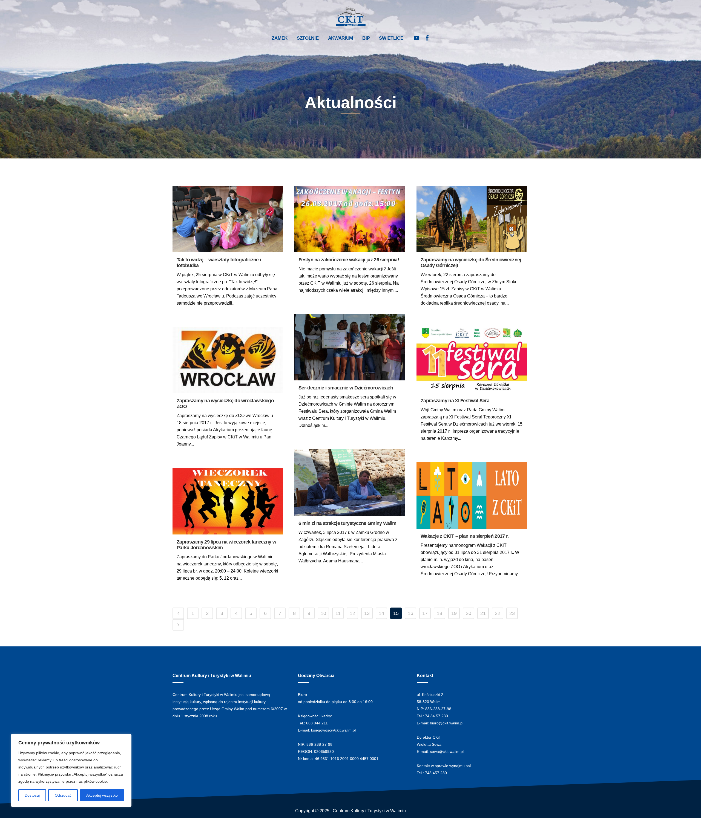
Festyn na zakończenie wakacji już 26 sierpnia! (348, 259)
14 (381, 613)
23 (512, 613)
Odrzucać (63, 795)
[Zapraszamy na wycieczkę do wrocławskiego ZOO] (228, 360)
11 (338, 613)
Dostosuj (32, 795)
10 (323, 613)
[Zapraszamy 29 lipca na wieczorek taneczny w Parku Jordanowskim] (228, 501)
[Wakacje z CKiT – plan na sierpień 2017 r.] (471, 495)
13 (367, 613)
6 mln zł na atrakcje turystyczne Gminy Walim (347, 523)
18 (439, 613)
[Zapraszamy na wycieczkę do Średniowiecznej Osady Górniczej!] (471, 219)
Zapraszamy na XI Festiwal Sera (455, 400)
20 (468, 613)
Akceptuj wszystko (102, 795)
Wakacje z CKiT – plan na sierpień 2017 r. (464, 536)
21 (483, 613)
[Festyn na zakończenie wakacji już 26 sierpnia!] (349, 219)
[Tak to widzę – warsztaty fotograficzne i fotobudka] (228, 219)
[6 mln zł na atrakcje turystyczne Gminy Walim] (349, 482)
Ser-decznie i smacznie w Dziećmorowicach (345, 388)
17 (425, 613)
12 (352, 613)
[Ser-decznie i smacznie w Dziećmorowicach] (349, 347)
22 (497, 613)
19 (454, 613)
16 (410, 613)
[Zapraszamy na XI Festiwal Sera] (471, 360)
